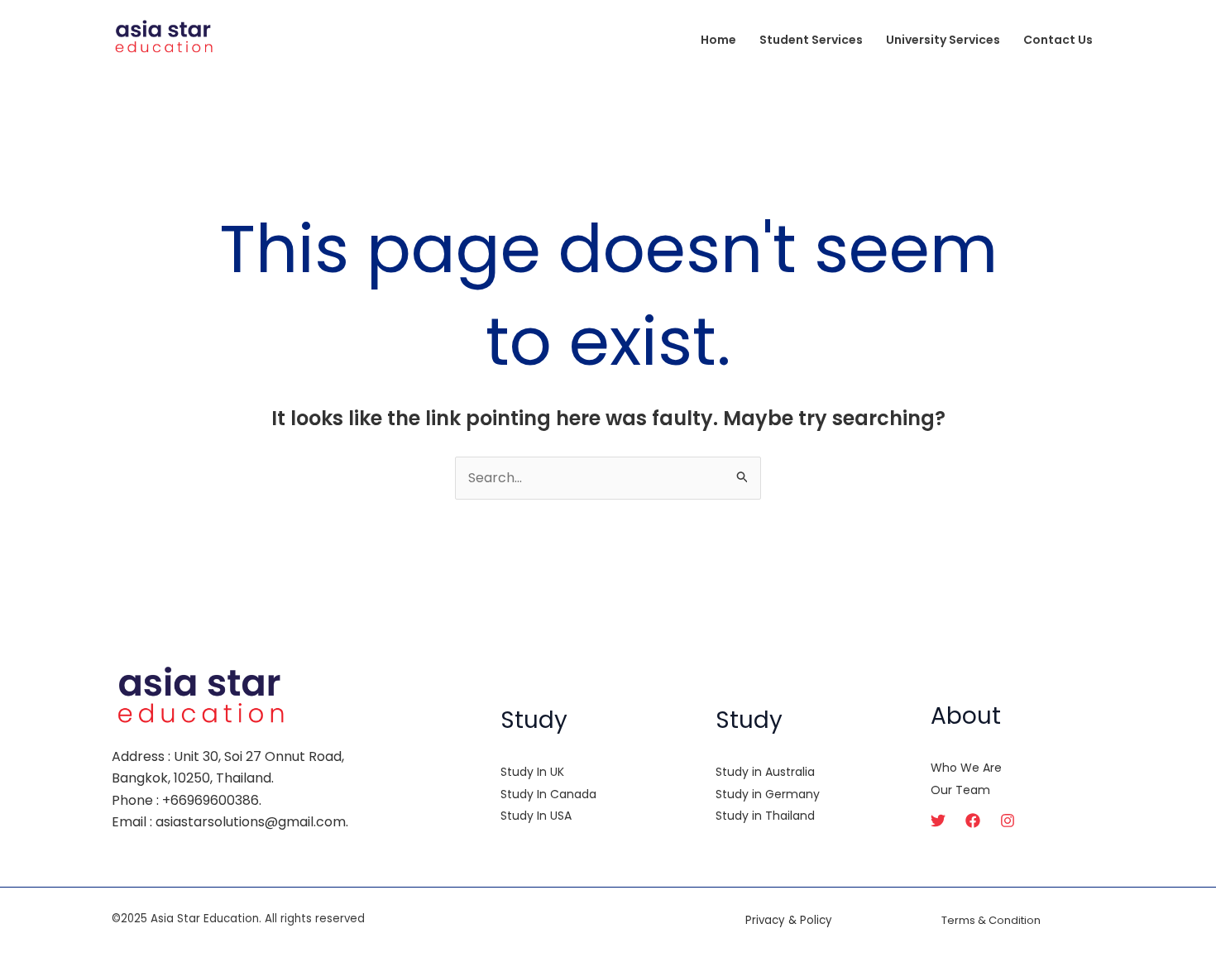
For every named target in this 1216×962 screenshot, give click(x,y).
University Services (943, 39)
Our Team (960, 790)
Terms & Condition (991, 920)
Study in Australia (765, 771)
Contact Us (1058, 39)
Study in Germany (768, 794)
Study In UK (532, 771)
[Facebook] (972, 820)
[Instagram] (1007, 820)
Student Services (811, 39)
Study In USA (536, 815)
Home (718, 39)
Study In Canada (548, 794)
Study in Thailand (765, 815)
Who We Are (966, 767)
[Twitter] (938, 820)
